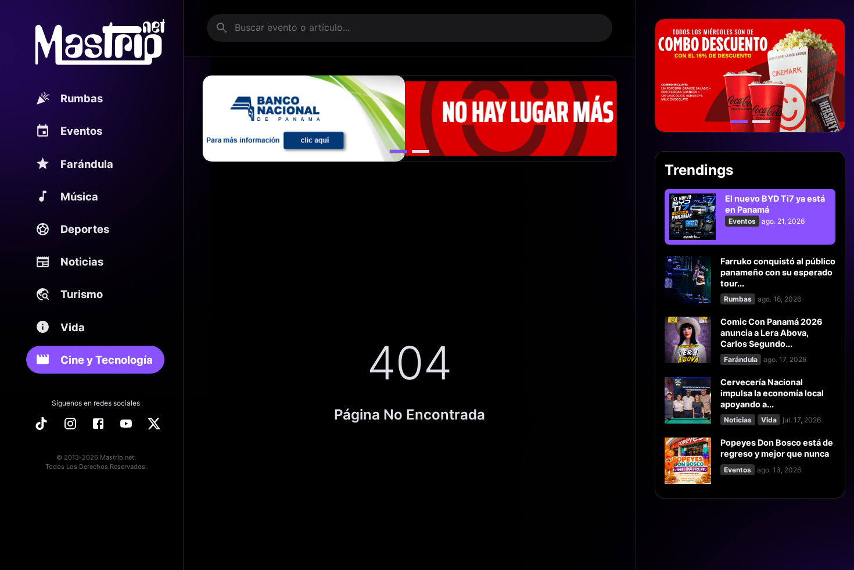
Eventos (81, 130)
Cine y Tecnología (106, 359)
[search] (222, 28)
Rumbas (81, 98)
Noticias (81, 261)
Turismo (81, 294)
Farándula (86, 163)
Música (79, 196)
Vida (72, 327)
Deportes (84, 229)
